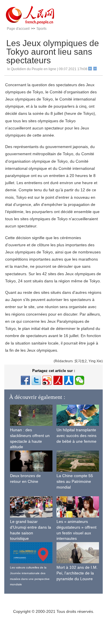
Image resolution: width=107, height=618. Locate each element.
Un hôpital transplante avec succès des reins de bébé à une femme (76, 435)
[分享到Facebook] (25, 380)
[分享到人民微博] (57, 380)
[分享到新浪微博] (47, 380)
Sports (42, 29)
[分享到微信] (79, 380)
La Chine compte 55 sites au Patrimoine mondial (74, 481)
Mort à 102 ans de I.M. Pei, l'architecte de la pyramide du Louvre (77, 573)
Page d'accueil (18, 29)
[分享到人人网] (68, 380)
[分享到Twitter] (36, 380)
